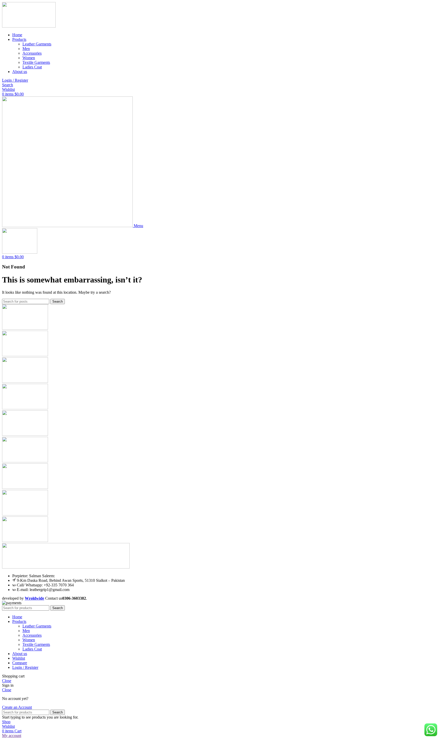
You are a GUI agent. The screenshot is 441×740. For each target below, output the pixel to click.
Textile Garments (36, 62)
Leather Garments (36, 44)
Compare (19, 663)
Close (6, 681)
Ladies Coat (32, 67)
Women (28, 58)
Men (26, 48)
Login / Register (25, 667)
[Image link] (66, 567)
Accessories (32, 53)
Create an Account (17, 707)
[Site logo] (29, 26)
